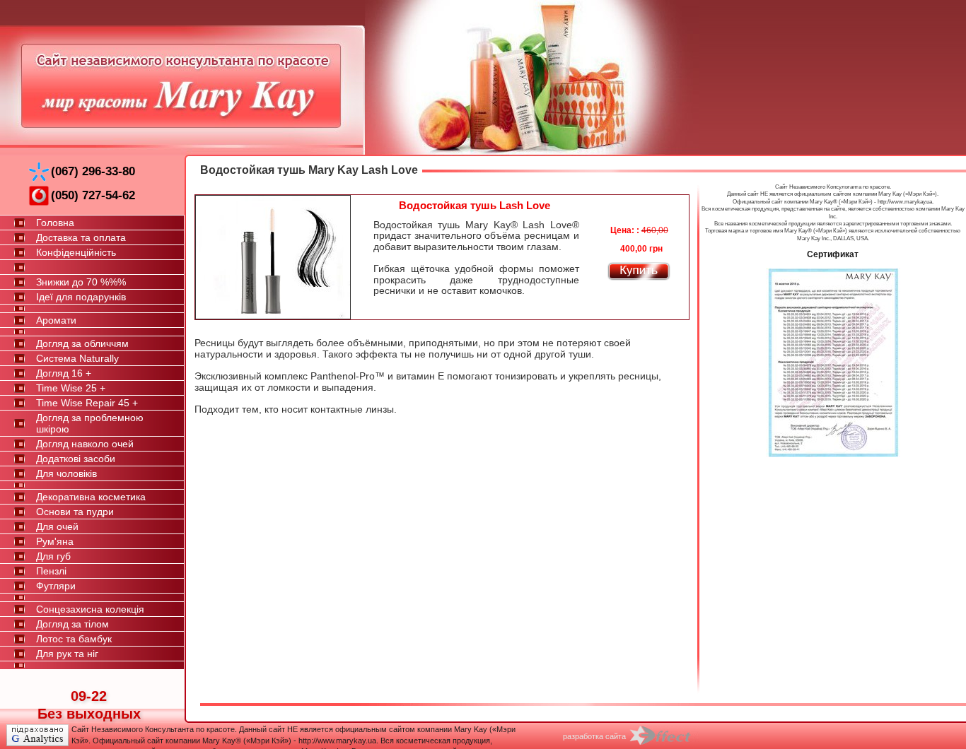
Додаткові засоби (75, 458)
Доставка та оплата (81, 237)
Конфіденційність (76, 252)
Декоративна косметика (91, 496)
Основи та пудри (75, 511)
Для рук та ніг (67, 653)
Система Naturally (77, 358)
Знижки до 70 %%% (81, 282)
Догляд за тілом (72, 624)
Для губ (53, 556)
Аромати (56, 320)
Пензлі (51, 571)
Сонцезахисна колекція (90, 609)
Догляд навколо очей (85, 443)
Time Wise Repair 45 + (87, 402)
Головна (55, 222)
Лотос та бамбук (74, 638)
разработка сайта (594, 736)
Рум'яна (55, 541)
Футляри (56, 585)
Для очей (57, 526)
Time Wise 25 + (70, 388)
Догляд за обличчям (82, 343)
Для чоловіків (66, 473)
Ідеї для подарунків (81, 296)
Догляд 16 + (63, 373)
